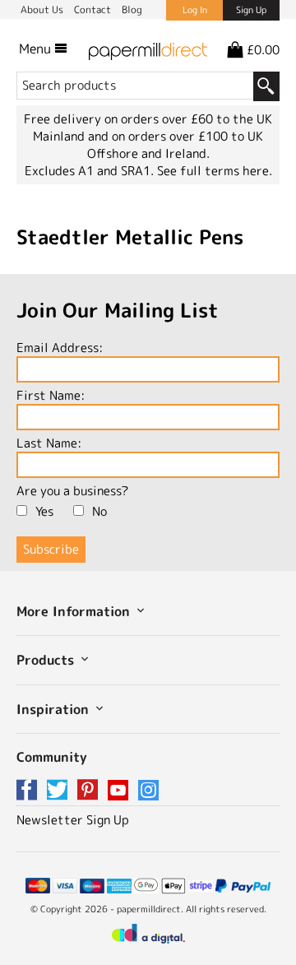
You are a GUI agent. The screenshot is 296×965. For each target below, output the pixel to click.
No (99, 511)
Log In (195, 9)
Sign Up (251, 9)
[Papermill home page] (148, 48)
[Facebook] (29, 791)
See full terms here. (214, 170)
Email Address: (59, 347)
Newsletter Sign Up (72, 819)
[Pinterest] (90, 791)
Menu (36, 48)
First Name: (50, 395)
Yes (44, 511)
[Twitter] (60, 791)
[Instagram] (148, 791)
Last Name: (48, 443)
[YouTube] (121, 791)
